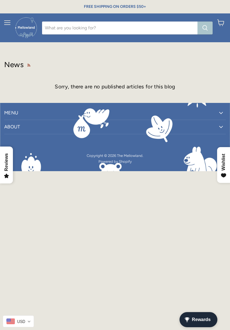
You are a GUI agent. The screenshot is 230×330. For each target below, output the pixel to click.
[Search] (205, 28)
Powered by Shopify (115, 161)
